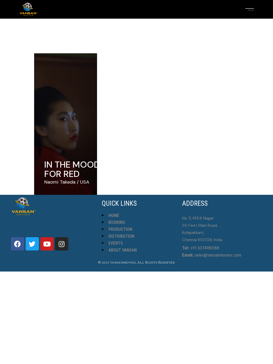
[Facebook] (17, 243)
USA (84, 182)
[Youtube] (47, 243)
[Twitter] (32, 243)
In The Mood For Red (72, 169)
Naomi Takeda (59, 182)
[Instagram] (61, 243)
